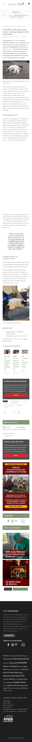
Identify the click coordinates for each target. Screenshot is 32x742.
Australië (19, 656)
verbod (15, 685)
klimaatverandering (10, 676)
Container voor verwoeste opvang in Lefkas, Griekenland (7, 363)
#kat (25, 401)
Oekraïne (16, 42)
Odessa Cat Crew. (14, 282)
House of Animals (15, 40)
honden (23, 662)
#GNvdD (5, 26)
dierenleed (10, 659)
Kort (18, 26)
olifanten (12, 679)
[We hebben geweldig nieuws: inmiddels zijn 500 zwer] (16, 546)
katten (16, 672)
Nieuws (10, 15)
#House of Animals (15, 401)
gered (17, 663)
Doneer (16, 395)
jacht (23, 669)
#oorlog (6, 407)
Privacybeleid (6, 697)
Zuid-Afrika (9, 690)
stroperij (23, 682)
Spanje (16, 682)
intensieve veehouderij (14, 669)
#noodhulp (14, 403)
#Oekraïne (19, 405)
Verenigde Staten (23, 685)
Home (5, 15)
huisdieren (20, 666)
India (8, 669)
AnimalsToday (6, 36)
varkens (10, 685)
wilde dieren (24, 688)
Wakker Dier (12, 688)
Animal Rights (12, 655)
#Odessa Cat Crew (8, 405)
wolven (4, 690)
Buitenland (12, 26)
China (5, 659)
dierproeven (6, 663)
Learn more (9, 635)
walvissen (18, 688)
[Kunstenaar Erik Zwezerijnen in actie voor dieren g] (16, 573)
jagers (27, 669)
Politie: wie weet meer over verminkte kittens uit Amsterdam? (16, 363)
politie (4, 682)
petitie (25, 679)
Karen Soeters (20, 427)
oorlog (16, 679)
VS (8, 688)
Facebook (25, 336)
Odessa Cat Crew (7, 49)
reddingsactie (10, 682)
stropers (4, 685)
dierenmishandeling (21, 659)
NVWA (22, 676)
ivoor (20, 669)
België (24, 655)
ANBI (25, 697)
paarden (21, 679)
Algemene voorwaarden (17, 697)
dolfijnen (11, 663)
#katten (6, 403)
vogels (5, 688)
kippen (21, 672)
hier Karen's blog (9, 433)
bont (27, 655)
